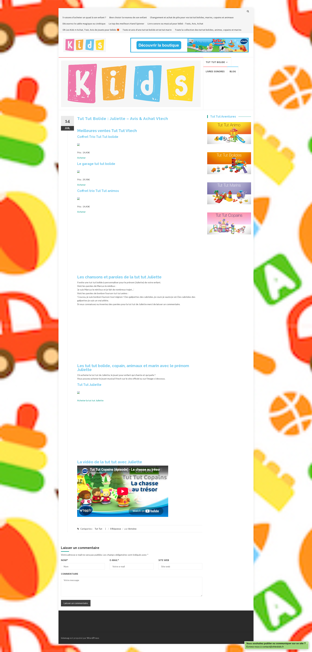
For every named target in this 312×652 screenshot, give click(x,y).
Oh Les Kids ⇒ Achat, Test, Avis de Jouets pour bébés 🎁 (91, 29)
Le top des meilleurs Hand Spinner (126, 23)
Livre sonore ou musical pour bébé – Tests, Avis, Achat (175, 23)
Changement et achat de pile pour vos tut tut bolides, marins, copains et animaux (192, 17)
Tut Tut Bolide (215, 62)
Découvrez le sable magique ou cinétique (84, 23)
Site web (163, 560)
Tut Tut (98, 528)
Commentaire (69, 573)
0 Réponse (115, 528)
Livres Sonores (215, 71)
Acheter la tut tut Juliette (90, 400)
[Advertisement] (139, 245)
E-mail (114, 560)
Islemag (65, 638)
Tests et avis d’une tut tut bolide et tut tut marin (147, 29)
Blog (233, 71)
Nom (64, 560)
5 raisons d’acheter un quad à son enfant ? (84, 17)
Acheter (81, 157)
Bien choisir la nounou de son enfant (128, 17)
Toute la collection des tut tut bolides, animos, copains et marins (208, 29)
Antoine (132, 528)
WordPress (93, 638)
